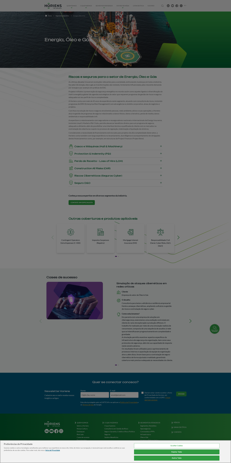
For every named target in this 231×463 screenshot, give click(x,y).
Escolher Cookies (177, 446)
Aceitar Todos (177, 458)
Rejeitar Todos (176, 452)
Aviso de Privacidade (52, 450)
